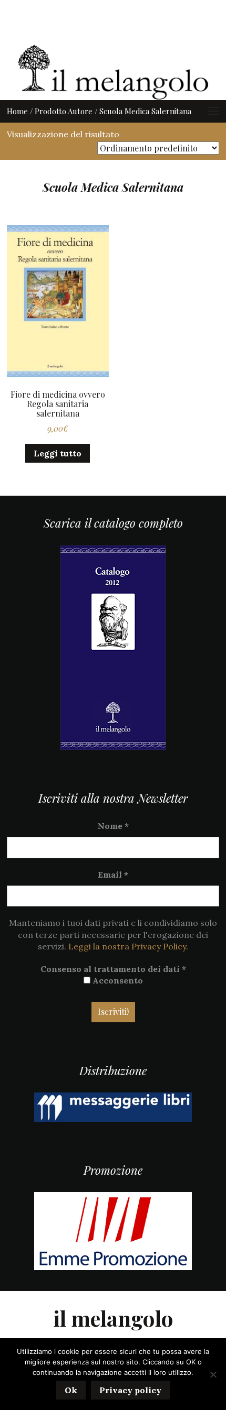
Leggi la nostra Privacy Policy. (128, 946)
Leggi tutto (57, 453)
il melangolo (113, 1318)
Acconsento (116, 980)
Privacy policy (130, 1390)
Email (113, 874)
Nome (113, 826)
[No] (213, 1374)
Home (17, 111)
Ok (71, 1390)
